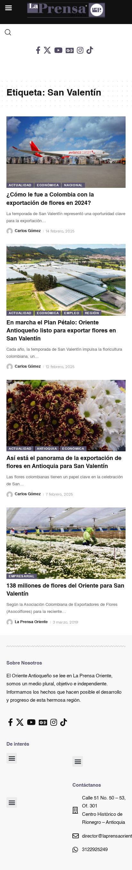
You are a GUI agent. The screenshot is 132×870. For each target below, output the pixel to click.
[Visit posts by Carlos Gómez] (9, 231)
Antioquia (47, 448)
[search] (66, 32)
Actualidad (20, 185)
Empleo (71, 313)
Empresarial (22, 576)
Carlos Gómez (28, 231)
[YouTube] (58, 50)
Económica (48, 185)
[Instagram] (80, 50)
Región (92, 313)
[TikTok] (90, 50)
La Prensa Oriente (31, 622)
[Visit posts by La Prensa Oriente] (9, 622)
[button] (11, 758)
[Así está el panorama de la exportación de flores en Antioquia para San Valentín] (66, 415)
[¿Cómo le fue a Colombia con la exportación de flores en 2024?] (66, 152)
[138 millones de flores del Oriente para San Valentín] (66, 543)
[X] (47, 50)
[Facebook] (38, 50)
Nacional (73, 185)
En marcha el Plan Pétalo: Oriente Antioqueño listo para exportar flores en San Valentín (61, 331)
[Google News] (69, 50)
